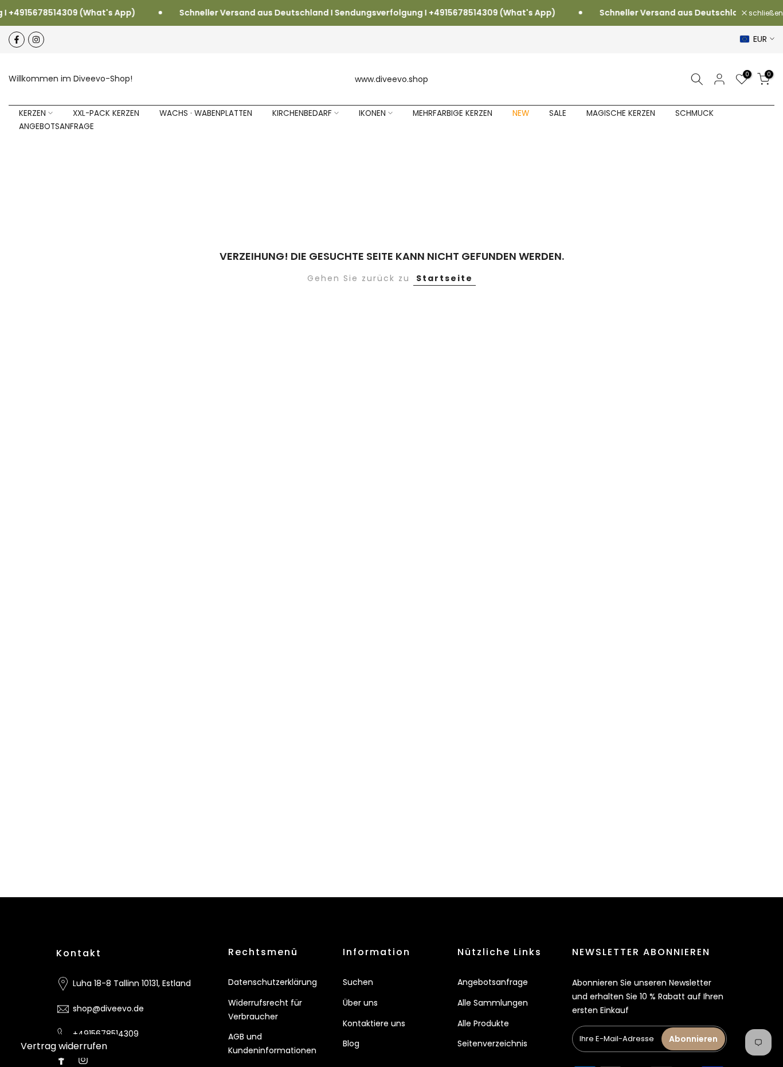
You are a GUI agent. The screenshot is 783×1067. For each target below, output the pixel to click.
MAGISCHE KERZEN (620, 113)
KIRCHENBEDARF (302, 113)
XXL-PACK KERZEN (106, 113)
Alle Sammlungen (492, 1002)
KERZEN (32, 113)
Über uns (360, 1002)
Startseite (444, 278)
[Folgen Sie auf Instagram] (36, 40)
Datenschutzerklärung (272, 982)
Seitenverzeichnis (492, 1043)
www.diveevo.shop (391, 79)
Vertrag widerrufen (64, 1046)
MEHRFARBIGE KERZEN (452, 113)
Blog (351, 1043)
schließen (765, 13)
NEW (520, 113)
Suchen (358, 982)
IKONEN (372, 113)
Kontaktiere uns (374, 1023)
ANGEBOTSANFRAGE (56, 126)
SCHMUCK (694, 113)
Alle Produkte (483, 1023)
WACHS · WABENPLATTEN (205, 113)
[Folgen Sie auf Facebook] (17, 40)
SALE (557, 113)
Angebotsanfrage (492, 982)
